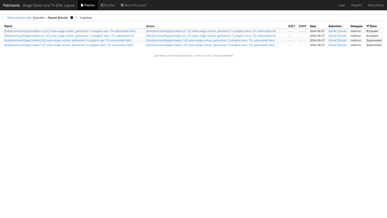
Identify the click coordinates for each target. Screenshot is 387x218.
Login (341, 5)
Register (356, 5)
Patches (89, 5)
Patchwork (11, 5)
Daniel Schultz (338, 31)
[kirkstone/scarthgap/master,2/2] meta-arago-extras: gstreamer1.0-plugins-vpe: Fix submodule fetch (68, 40)
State (373, 26)
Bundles (109, 5)
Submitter (335, 26)
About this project (135, 5)
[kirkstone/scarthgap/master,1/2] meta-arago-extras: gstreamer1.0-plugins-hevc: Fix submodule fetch (210, 40)
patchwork (160, 55)
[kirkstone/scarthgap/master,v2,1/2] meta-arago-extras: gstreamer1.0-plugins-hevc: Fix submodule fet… (212, 31)
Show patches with (19, 18)
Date (313, 26)
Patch (8, 26)
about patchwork (223, 55)
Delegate (357, 26)
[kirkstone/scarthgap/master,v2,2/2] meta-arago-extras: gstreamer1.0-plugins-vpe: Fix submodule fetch (70, 31)
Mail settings (376, 5)
